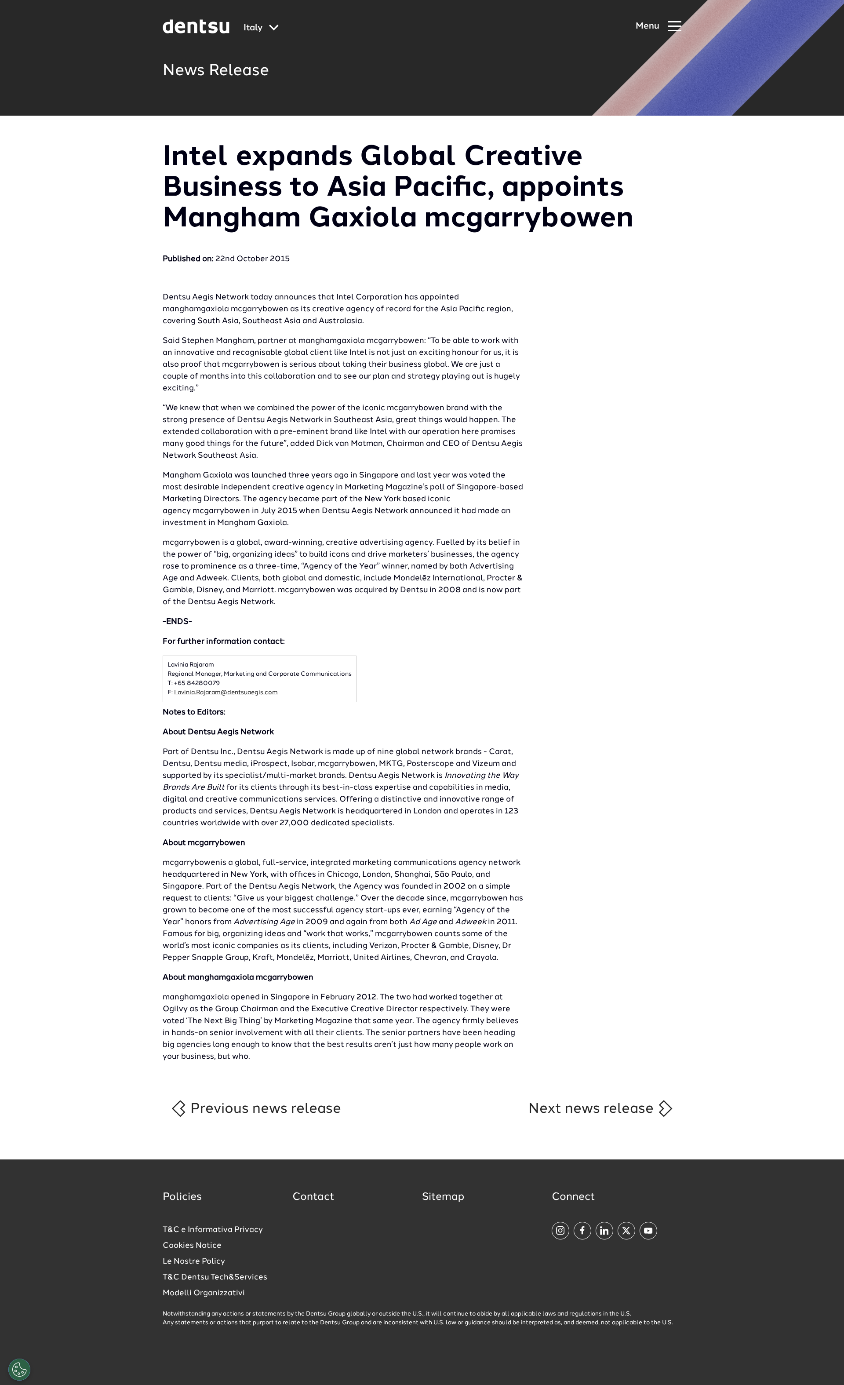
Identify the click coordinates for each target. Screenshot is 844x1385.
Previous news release (264, 1109)
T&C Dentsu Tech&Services (215, 1277)
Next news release (592, 1109)
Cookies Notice (192, 1246)
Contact (313, 1197)
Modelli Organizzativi (204, 1293)
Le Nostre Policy (194, 1261)
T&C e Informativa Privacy (213, 1230)
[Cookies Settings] (19, 1370)
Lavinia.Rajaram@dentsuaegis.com (226, 692)
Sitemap (443, 1197)
